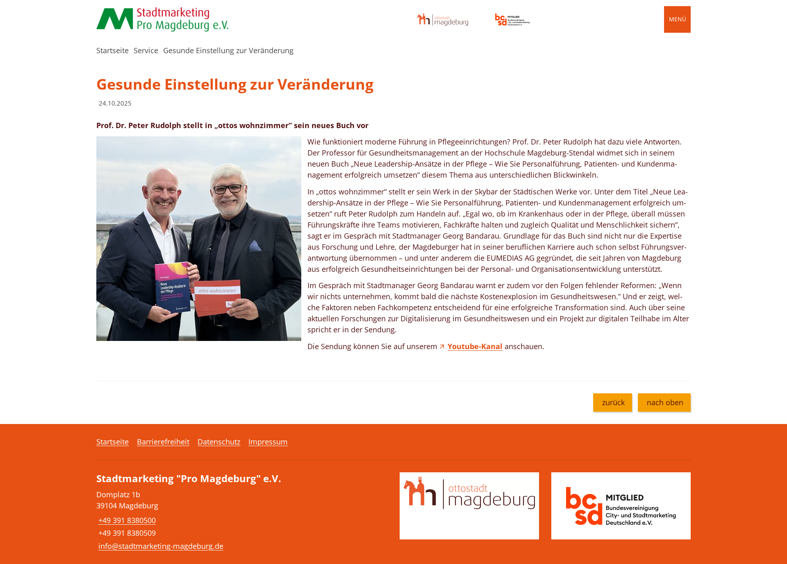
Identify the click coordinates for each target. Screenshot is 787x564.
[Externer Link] (442, 19)
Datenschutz (219, 442)
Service (146, 50)
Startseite (112, 50)
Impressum (268, 442)
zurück (613, 402)
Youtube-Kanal (475, 346)
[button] (198, 238)
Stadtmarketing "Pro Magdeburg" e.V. (188, 478)
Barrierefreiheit (163, 442)
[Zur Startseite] (166, 19)
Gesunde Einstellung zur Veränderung (228, 50)
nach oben (665, 402)
